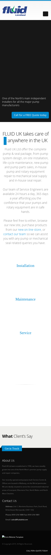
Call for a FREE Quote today (30, 115)
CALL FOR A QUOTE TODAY (37, 551)
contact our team (14, 234)
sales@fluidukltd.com (19, 519)
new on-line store (29, 230)
